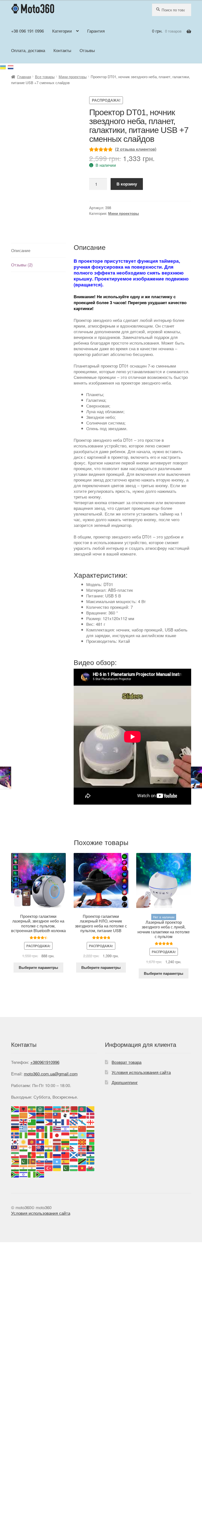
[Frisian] (74, 1121)
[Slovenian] (49, 1161)
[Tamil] (23, 1167)
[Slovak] (40, 1161)
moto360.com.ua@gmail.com (51, 1074)
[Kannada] (74, 1135)
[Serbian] (82, 1154)
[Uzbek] (74, 1167)
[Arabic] (40, 1108)
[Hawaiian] (57, 1128)
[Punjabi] (40, 1154)
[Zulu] (40, 1174)
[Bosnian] (90, 1108)
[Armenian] (49, 1108)
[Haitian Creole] (40, 1128)
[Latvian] (57, 1141)
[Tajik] (15, 1167)
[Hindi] (74, 1128)
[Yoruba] (32, 1174)
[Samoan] (65, 1154)
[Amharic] (32, 1108)
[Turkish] (49, 1167)
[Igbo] (23, 1135)
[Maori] (40, 1148)
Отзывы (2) (22, 264)
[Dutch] (15, 1121)
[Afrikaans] (15, 1108)
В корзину (127, 184)
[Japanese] (57, 1135)
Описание (20, 250)
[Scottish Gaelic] (74, 1154)
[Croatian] (74, 1115)
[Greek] (23, 1128)
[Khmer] (90, 1135)
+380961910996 (44, 1062)
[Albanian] (23, 1108)
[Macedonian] (82, 1141)
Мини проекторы (73, 76)
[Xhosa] (15, 1174)
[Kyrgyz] (32, 1141)
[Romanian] (49, 1154)
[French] (65, 1121)
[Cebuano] (32, 1115)
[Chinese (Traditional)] (57, 1115)
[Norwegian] (82, 1148)
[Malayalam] (23, 1148)
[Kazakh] (82, 1135)
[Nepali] (74, 1148)
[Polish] (23, 1154)
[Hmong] (82, 1128)
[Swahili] (82, 1161)
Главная (24, 76)
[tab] (38, 250)
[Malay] (15, 1148)
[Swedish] (90, 1161)
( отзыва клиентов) (135, 149)
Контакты (62, 50)
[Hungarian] (90, 1128)
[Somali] (57, 1161)
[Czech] (82, 1115)
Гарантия (96, 31)
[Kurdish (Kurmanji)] (23, 1141)
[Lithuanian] (65, 1141)
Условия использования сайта (141, 1072)
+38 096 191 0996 (27, 31)
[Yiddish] (23, 1174)
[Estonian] (40, 1121)
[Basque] (65, 1108)
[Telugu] (32, 1167)
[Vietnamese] (82, 1167)
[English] (23, 1121)
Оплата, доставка (28, 50)
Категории (62, 31)
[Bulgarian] (15, 1115)
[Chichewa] (40, 1115)
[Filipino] (49, 1121)
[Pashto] (90, 1148)
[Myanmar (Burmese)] (65, 1148)
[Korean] (15, 1141)
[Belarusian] (74, 1108)
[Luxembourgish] (74, 1141)
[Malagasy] (90, 1141)
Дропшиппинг (125, 1082)
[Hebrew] (65, 1128)
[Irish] (40, 1135)
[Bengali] (82, 1108)
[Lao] (40, 1141)
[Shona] (15, 1161)
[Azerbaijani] (57, 1108)
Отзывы (87, 50)
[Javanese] (65, 1135)
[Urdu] (65, 1167)
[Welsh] (90, 1167)
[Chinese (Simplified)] (49, 1115)
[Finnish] (57, 1121)
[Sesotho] (90, 1154)
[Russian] (11, 66)
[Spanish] (65, 1161)
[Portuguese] (32, 1154)
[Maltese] (32, 1148)
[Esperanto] (32, 1121)
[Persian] (15, 1154)
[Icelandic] (15, 1135)
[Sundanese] (74, 1161)
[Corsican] (65, 1115)
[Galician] (82, 1121)
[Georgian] (90, 1121)
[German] (15, 1128)
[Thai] (40, 1167)
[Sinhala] (32, 1161)
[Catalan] (23, 1115)
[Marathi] (49, 1148)
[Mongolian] (57, 1148)
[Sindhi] (23, 1161)
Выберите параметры (38, 967)
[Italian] (49, 1135)
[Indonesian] (32, 1135)
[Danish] (90, 1115)
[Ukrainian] (4, 66)
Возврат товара (126, 1062)
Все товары (45, 76)
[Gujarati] (32, 1128)
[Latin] (49, 1141)
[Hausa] (49, 1128)
